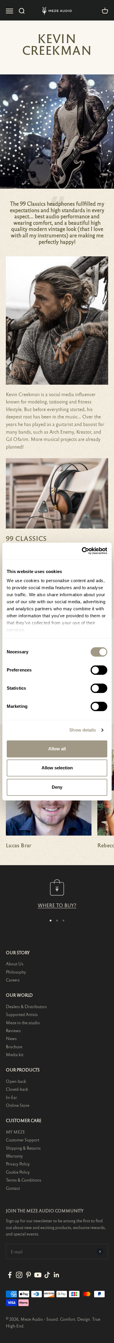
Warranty (14, 1155)
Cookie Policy (18, 1172)
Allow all (57, 748)
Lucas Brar (19, 844)
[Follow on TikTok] (47, 1275)
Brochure (14, 1046)
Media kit (14, 1054)
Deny (57, 787)
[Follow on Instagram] (19, 1275)
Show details (82, 729)
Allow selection (57, 767)
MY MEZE (15, 1131)
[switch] (99, 670)
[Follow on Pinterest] (28, 1275)
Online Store (17, 1105)
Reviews (13, 1030)
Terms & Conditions (23, 1179)
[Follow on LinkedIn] (57, 1275)
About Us (14, 963)
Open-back (16, 1081)
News (11, 1038)
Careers (13, 979)
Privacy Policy (18, 1163)
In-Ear (11, 1097)
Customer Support (22, 1139)
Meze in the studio (23, 1022)
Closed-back (17, 1089)
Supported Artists (22, 1014)
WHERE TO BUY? (57, 905)
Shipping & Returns (23, 1148)
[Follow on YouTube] (38, 1275)
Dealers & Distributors (26, 1006)
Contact (13, 1188)
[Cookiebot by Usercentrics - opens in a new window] (82, 551)
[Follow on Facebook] (10, 1275)
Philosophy (16, 971)
